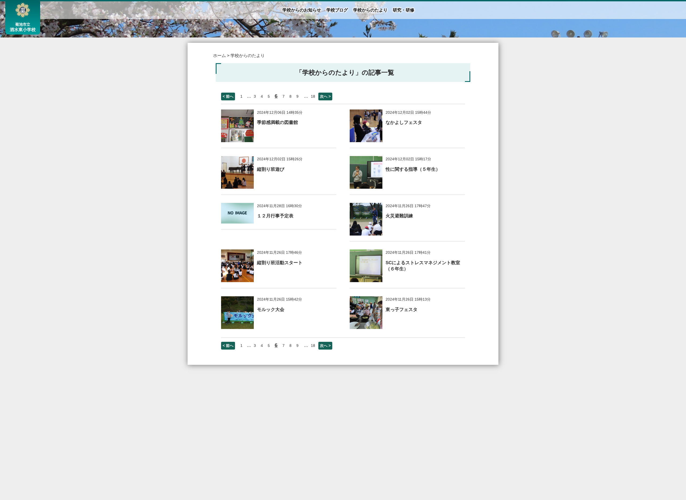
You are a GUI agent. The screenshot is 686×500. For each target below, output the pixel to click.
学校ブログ (337, 10)
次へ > (325, 96)
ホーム (219, 55)
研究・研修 (403, 10)
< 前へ (228, 96)
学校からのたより (370, 10)
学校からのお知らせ (301, 10)
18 (313, 96)
